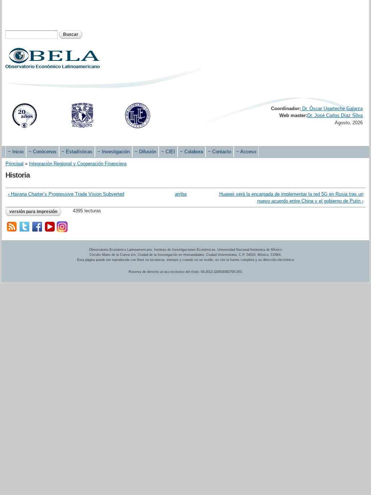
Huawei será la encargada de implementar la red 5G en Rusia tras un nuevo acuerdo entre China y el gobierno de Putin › (291, 197)
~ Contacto (219, 151)
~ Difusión (145, 151)
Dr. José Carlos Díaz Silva (335, 115)
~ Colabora (191, 151)
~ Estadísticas (77, 151)
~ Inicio (16, 151)
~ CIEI (168, 151)
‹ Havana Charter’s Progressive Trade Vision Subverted (66, 194)
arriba (181, 194)
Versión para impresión (33, 211)
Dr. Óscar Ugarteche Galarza (332, 108)
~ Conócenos (43, 151)
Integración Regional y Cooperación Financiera (77, 163)
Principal (14, 163)
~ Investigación (113, 151)
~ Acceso (246, 151)
